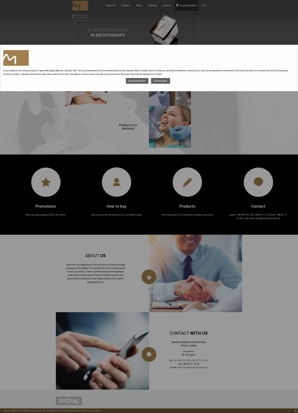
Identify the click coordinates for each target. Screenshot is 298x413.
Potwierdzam (160, 81)
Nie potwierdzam (137, 81)
